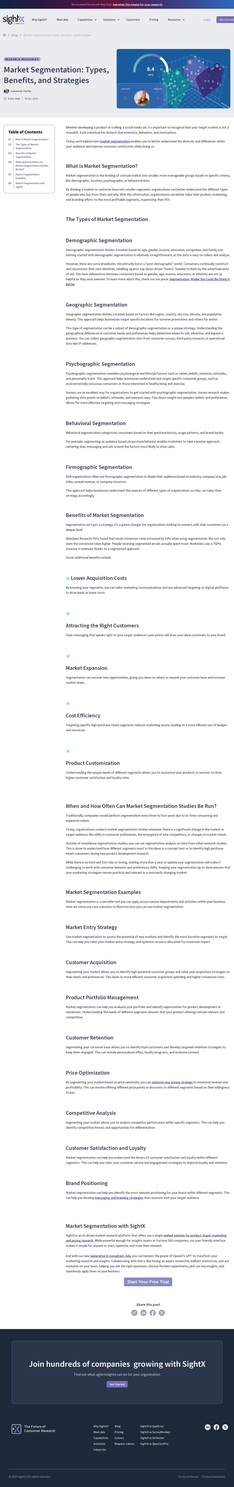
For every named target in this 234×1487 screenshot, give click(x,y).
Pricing (153, 19)
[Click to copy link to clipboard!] (134, 1313)
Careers (119, 1438)
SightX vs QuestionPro (154, 1444)
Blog (118, 1426)
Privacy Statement (213, 1476)
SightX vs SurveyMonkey (155, 1432)
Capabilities (85, 19)
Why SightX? (39, 19)
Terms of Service (188, 1476)
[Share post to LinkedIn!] (143, 1313)
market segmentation (115, 141)
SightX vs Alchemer (152, 1438)
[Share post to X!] (162, 1313)
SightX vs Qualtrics (152, 1426)
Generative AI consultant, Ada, (110, 1256)
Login (207, 19)
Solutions (109, 19)
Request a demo (125, 1444)
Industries (99, 1449)
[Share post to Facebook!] (153, 1313)
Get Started (117, 1384)
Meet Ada (62, 19)
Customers (133, 19)
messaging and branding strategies (119, 1198)
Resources (174, 19)
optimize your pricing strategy (172, 1082)
